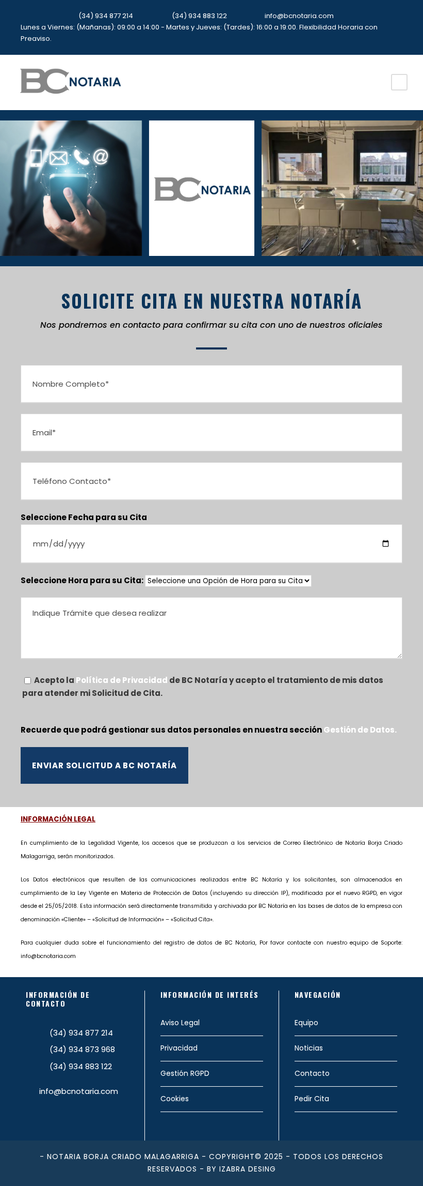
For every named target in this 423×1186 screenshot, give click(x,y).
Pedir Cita (312, 1098)
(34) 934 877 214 (105, 16)
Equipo (306, 1022)
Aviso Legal (180, 1022)
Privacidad (179, 1048)
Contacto (312, 1073)
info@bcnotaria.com (299, 16)
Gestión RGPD (184, 1073)
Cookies (174, 1098)
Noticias (309, 1048)
